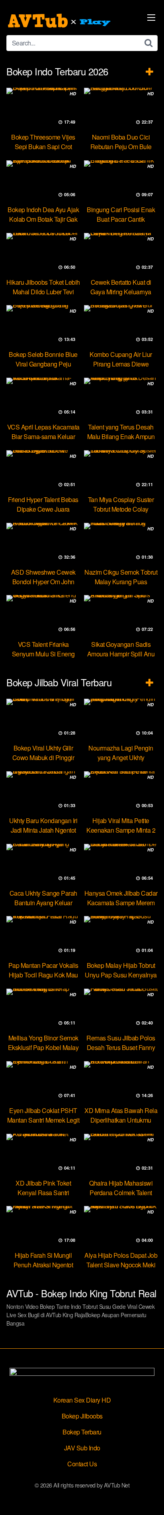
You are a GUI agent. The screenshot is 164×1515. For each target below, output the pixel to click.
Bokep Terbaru (82, 1431)
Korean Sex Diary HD (82, 1400)
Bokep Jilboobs (82, 1415)
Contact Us (82, 1463)
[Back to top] (150, 1497)
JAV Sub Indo (82, 1447)
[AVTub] (60, 21)
